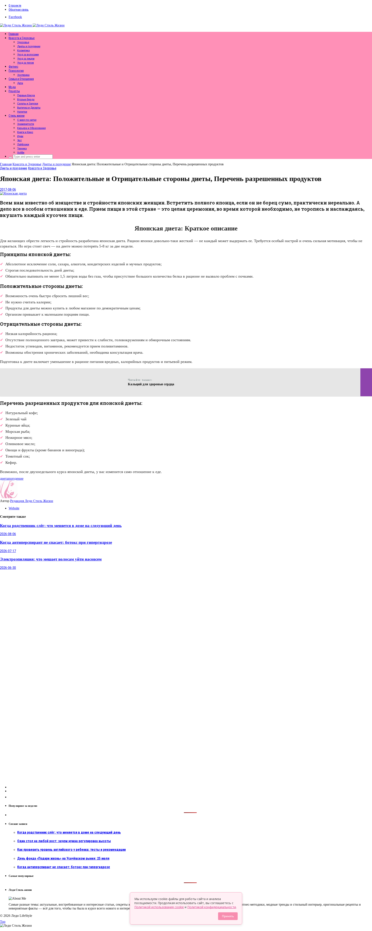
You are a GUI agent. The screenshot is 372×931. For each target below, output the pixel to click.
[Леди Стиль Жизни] (32, 25)
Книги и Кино (25, 132)
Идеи (20, 136)
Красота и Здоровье (22, 38)
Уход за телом (25, 62)
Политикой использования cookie (159, 907)
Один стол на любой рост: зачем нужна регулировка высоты (64, 841)
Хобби (20, 152)
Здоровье (23, 42)
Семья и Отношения (21, 79)
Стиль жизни (17, 115)
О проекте (15, 5)
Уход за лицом (25, 58)
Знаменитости (25, 124)
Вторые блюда (25, 99)
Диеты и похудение (28, 46)
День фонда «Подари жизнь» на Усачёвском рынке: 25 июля (63, 858)
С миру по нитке (26, 119)
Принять (228, 916)
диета (4, 478)
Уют (19, 140)
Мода (12, 87)
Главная (14, 34)
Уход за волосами (28, 54)
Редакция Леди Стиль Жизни (31, 501)
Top (2, 921)
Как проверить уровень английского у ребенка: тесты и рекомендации (71, 850)
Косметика (23, 50)
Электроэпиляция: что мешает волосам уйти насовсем (51, 559)
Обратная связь (19, 9)
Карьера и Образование (31, 128)
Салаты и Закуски (27, 103)
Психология (16, 70)
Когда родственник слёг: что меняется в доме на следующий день (61, 525)
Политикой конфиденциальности (211, 907)
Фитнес (13, 66)
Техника (22, 148)
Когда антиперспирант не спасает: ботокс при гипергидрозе (56, 542)
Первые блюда (26, 95)
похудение (15, 478)
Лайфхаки (23, 144)
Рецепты (14, 91)
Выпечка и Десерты (28, 107)
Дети (20, 83)
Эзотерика (23, 75)
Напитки (22, 111)
